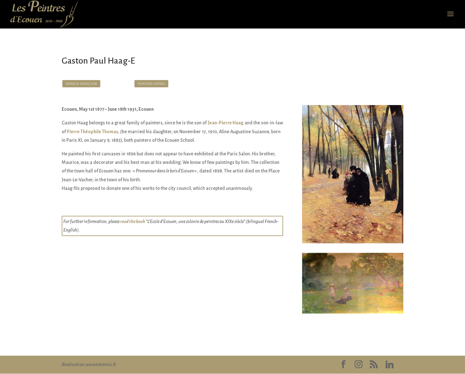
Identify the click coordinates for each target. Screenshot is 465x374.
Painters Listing (151, 83)
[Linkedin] (389, 365)
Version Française (81, 83)
